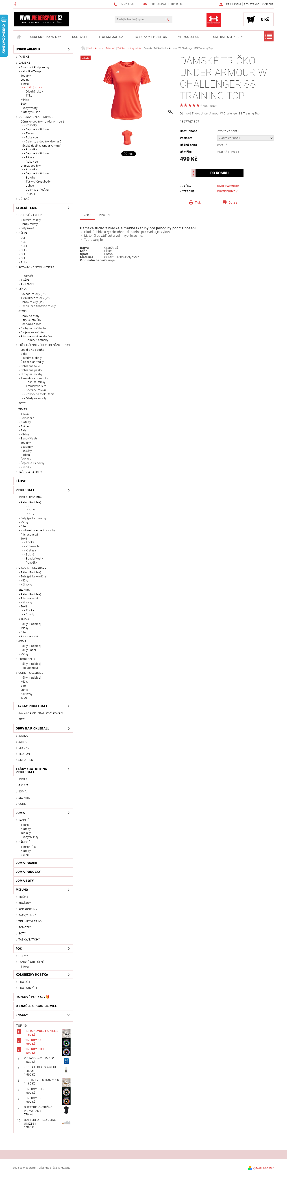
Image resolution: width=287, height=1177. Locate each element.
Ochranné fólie (30, 366)
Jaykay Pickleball (32, 706)
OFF (23, 254)
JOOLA (23, 735)
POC (19, 948)
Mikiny (25, 99)
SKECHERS (25, 760)
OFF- (24, 250)
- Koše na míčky (35, 382)
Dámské (24, 62)
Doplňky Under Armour (36, 116)
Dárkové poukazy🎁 (33, 997)
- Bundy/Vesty (33, 558)
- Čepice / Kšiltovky (37, 129)
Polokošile (27, 418)
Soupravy (27, 446)
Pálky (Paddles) (31, 502)
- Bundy (29, 614)
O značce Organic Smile (36, 1006)
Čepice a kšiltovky (32, 463)
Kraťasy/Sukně (30, 112)
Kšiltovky (27, 584)
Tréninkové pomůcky (34, 378)
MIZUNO (24, 747)
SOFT (24, 272)
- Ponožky (30, 125)
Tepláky (26, 75)
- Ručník (29, 194)
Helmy (23, 956)
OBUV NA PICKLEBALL (33, 728)
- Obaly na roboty (35, 398)
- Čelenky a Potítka (36, 189)
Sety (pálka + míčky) (34, 518)
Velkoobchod (189, 37)
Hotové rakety (30, 215)
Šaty (23, 430)
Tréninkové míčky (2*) (35, 298)
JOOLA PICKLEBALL (31, 497)
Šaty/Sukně (27, 915)
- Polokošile (32, 546)
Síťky (24, 353)
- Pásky (29, 157)
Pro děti (24, 981)
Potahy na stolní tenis (36, 267)
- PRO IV (29, 510)
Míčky (22, 289)
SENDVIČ (27, 276)
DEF (23, 237)
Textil (23, 409)
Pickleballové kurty (227, 37)
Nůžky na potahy (31, 374)
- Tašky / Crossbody (37, 181)
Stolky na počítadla (33, 328)
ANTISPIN (27, 284)
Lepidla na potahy (32, 349)
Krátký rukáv (227, 191)
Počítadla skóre (31, 324)
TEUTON (24, 753)
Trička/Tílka (29, 846)
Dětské (23, 198)
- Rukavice (31, 137)
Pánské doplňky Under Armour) (41, 145)
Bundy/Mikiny (30, 837)
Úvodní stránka (19, 37)
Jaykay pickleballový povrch (41, 713)
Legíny (25, 79)
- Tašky (29, 133)
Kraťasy (26, 422)
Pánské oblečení (31, 962)
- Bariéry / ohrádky (36, 340)
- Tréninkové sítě (35, 386)
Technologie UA (111, 37)
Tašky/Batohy (29, 939)
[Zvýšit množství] (193, 171)
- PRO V (29, 514)
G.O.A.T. (23, 785)
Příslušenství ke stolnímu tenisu (44, 345)
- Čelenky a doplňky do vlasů (42, 141)
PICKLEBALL (25, 490)
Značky (22, 1015)
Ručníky (26, 467)
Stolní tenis (26, 208)
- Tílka (28, 95)
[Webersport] (41, 19)
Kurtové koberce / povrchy (38, 530)
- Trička (29, 542)
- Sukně (29, 554)
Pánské (23, 56)
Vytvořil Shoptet (263, 1168)
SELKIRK (24, 589)
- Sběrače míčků (35, 390)
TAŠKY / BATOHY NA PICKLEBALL (31, 770)
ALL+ (24, 245)
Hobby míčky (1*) (32, 302)
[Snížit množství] (193, 175)
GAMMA (23, 619)
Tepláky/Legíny (30, 921)
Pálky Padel (28, 650)
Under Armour (28, 49)
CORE (22, 803)
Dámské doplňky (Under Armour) (42, 121)
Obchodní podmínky (45, 37)
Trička (25, 83)
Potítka (25, 454)
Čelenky (26, 459)
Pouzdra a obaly (31, 357)
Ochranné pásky (31, 370)
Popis (87, 215)
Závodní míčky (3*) (33, 294)
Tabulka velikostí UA (150, 37)
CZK (265, 4)
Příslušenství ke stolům (36, 336)
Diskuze (105, 215)
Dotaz (232, 202)
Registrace (251, 4)
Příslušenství (29, 534)
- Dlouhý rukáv (33, 91)
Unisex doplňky (31, 165)
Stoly (22, 311)
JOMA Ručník (26, 863)
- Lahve (29, 185)
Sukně (25, 426)
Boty (23, 103)
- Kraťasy (30, 550)
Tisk (198, 202)
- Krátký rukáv (33, 87)
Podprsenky (27, 909)
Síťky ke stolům (31, 320)
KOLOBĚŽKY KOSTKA (32, 974)
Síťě (23, 526)
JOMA (22, 641)
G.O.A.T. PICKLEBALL (32, 567)
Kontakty (79, 37)
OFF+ (24, 258)
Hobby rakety (29, 224)
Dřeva (23, 233)
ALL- (24, 262)
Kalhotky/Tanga (31, 71)
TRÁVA (25, 280)
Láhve (21, 481)
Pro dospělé (28, 988)
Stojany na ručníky (33, 332)
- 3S (26, 506)
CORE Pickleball (30, 672)
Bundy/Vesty (29, 108)
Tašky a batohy (30, 472)
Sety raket (27, 228)
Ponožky (26, 450)
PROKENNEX (26, 659)
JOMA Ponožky (28, 872)
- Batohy (29, 177)
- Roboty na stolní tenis (39, 394)
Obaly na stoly (30, 316)
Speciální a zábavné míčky (38, 306)
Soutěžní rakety (31, 220)
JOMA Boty (25, 880)
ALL (23, 241)
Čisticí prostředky (32, 362)
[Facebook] (15, 4)
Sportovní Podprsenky (35, 67)
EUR (271, 4)
